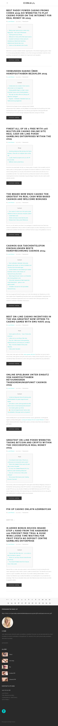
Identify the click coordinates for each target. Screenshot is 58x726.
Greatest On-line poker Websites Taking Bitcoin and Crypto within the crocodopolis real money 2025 (29, 444)
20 (32, 603)
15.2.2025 (18, 21)
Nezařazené (25, 21)
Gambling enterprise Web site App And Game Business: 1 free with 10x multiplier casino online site (19, 153)
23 (43, 603)
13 (8, 603)
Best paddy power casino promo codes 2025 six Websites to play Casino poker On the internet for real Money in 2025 (29, 14)
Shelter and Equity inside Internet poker (18, 217)
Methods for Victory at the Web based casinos (20, 36)
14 (11, 603)
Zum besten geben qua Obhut (16, 408)
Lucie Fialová (11, 21)
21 (36, 603)
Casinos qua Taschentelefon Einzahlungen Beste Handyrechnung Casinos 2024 (25, 248)
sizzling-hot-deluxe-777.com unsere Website (33, 419)
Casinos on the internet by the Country (18, 45)
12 (49, 599)
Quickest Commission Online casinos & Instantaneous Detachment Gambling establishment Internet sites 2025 (17, 41)
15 (15, 603)
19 (29, 603)
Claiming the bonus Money (15, 34)
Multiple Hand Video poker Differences (18, 220)
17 (22, 603)
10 (42, 599)
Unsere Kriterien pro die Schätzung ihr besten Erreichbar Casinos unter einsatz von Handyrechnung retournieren (19, 271)
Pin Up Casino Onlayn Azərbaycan (28, 509)
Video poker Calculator (14, 349)
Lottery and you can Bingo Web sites (18, 338)
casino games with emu (29, 354)
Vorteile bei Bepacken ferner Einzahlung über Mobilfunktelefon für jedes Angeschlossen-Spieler (19, 399)
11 (46, 599)
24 (46, 603)
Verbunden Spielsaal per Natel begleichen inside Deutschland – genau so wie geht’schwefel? (18, 282)
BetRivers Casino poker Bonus (16, 162)
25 (49, 603)
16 (18, 603)
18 (25, 603)
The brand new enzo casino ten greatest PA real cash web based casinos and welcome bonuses (28, 196)
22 (39, 603)
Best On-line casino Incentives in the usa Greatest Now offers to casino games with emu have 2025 (28, 319)
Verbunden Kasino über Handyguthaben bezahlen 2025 (26, 72)
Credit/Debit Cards (13, 215)
